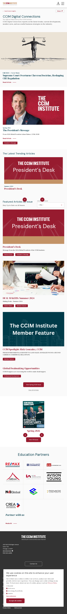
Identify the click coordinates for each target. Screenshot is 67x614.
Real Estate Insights (10, 11)
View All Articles (33, 390)
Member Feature (21, 306)
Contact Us (33, 564)
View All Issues (33, 440)
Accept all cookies (15, 601)
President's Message (10, 143)
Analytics (10, 593)
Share (59, 11)
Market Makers (8, 306)
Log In (58, 4)
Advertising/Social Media (15, 591)
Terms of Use (18, 608)
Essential (10, 586)
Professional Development (11, 376)
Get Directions (7, 551)
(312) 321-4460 (7, 553)
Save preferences (11, 596)
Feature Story (8, 254)
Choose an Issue (42, 201)
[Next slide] (42, 200)
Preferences (11, 588)
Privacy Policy (7, 608)
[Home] (10, 4)
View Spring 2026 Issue (33, 385)
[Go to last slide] (25, 200)
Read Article (7, 82)
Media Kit (9, 523)
